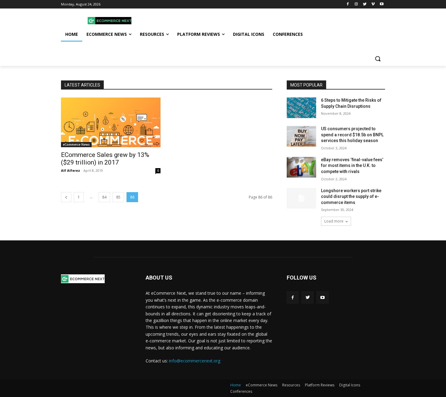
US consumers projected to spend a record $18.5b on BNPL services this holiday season (352, 134)
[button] (377, 58)
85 (118, 197)
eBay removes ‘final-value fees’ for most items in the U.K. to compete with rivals (352, 165)
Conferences (241, 391)
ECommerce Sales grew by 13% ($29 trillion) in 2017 (105, 158)
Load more (333, 221)
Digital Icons (349, 385)
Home (235, 385)
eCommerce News (76, 144)
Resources (291, 385)
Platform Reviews (319, 385)
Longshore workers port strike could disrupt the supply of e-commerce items (351, 196)
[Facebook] (347, 4)
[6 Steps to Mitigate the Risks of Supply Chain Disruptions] (301, 107)
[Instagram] (356, 4)
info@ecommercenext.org (194, 361)
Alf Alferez (70, 170)
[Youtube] (381, 4)
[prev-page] (66, 197)
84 (104, 197)
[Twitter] (364, 4)
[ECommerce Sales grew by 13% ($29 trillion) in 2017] (110, 122)
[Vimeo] (373, 4)
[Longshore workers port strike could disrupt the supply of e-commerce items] (301, 198)
